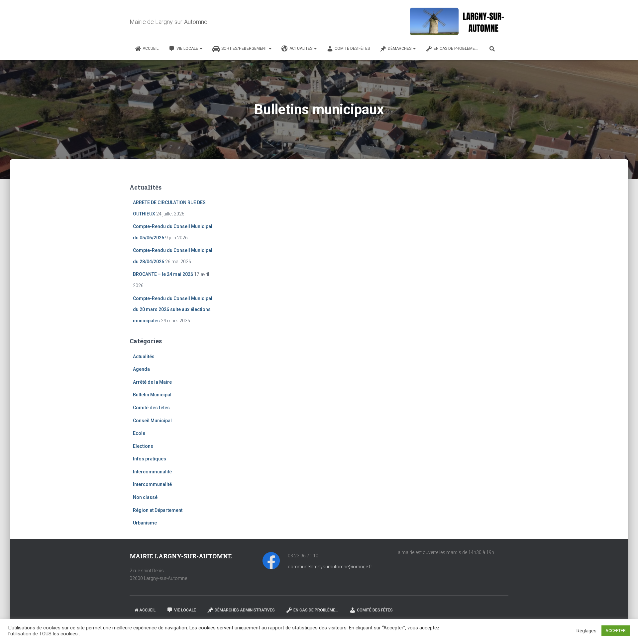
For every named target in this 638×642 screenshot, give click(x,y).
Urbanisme (145, 522)
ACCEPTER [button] (615, 630)
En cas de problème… (456, 48)
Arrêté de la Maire (152, 382)
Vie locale (187, 48)
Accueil (151, 48)
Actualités (301, 48)
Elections (143, 446)
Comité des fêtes (352, 48)
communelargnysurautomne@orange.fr (330, 566)
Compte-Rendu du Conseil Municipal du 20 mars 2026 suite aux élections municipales (172, 309)
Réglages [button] (586, 631)
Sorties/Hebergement (244, 48)
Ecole (139, 433)
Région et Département (157, 510)
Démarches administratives (245, 610)
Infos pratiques (149, 458)
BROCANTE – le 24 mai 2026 (163, 274)
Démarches (400, 48)
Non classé (145, 497)
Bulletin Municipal (152, 394)
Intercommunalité (152, 471)
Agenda (141, 369)
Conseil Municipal (152, 420)
